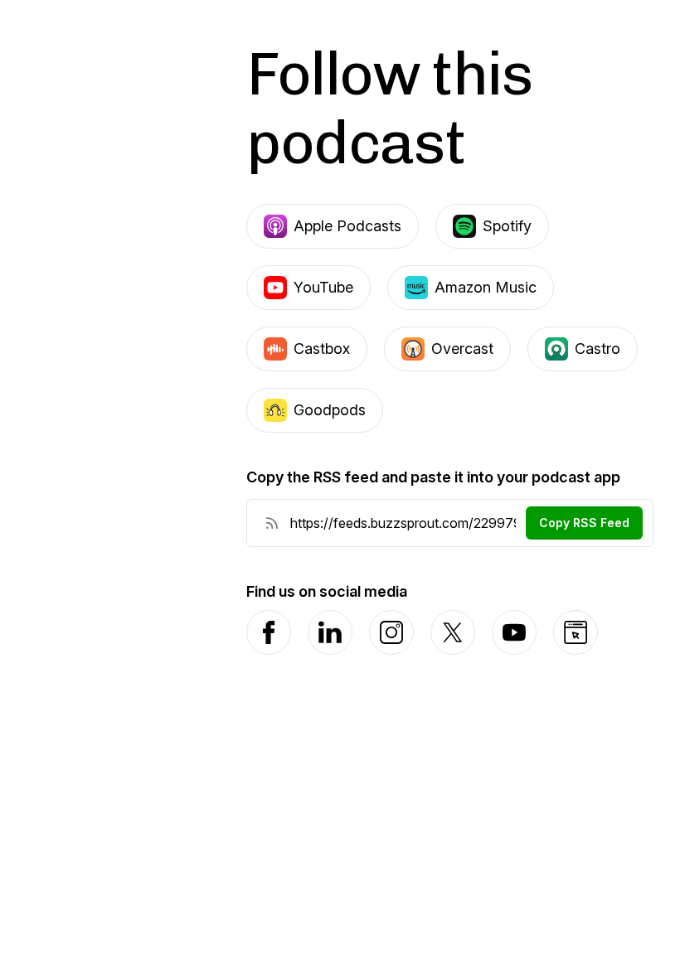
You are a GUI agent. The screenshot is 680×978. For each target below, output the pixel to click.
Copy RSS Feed (584, 523)
